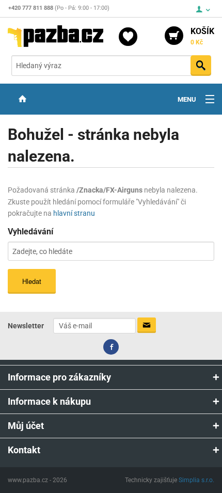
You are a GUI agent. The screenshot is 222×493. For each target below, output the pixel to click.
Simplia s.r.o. (196, 480)
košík (202, 36)
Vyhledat (201, 65)
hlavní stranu (74, 213)
